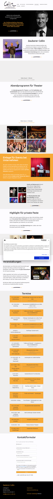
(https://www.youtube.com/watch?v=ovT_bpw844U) (26, 79)
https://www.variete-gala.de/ (32, 300)
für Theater (22, 4)
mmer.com (35, 382)
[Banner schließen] (48, 240)
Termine (18, 6)
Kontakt (23, 6)
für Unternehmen (29, 4)
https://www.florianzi (31, 382)
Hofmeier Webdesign (32, 493)
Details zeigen (44, 254)
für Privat (37, 4)
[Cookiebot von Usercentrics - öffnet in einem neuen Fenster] (41, 240)
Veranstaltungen (43, 4)
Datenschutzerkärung (32, 490)
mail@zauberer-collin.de (9, 494)
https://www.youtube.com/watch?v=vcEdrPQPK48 (26, 122)
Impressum (30, 488)
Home (18, 4)
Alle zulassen (41, 257)
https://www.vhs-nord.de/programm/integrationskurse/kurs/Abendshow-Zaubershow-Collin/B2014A (32, 352)
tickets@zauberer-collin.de (32, 307)
